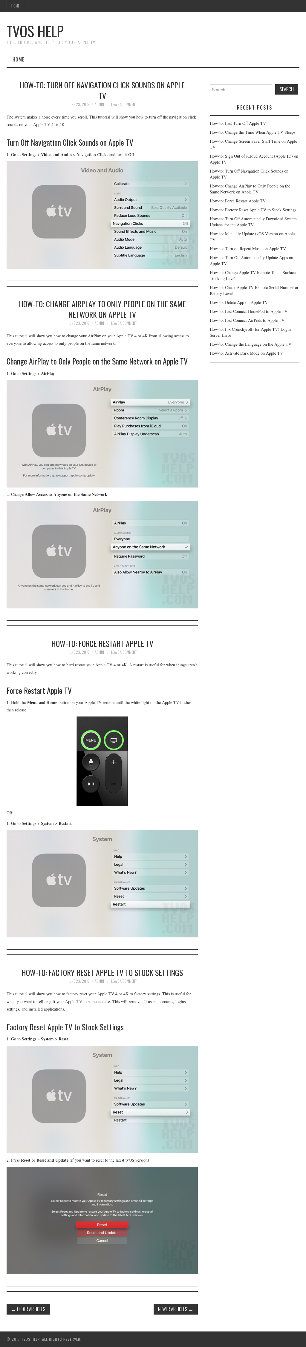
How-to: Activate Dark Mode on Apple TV (246, 353)
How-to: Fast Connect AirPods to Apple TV (247, 320)
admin (99, 104)
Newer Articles (175, 1309)
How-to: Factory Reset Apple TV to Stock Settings (102, 972)
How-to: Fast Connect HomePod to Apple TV (248, 311)
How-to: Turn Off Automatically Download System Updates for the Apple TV (253, 221)
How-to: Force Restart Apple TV (102, 643)
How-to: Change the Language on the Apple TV (250, 344)
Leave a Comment (124, 104)
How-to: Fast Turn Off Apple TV (238, 123)
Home (15, 6)
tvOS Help (35, 30)
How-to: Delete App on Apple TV (239, 302)
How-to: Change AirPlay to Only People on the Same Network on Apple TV (102, 309)
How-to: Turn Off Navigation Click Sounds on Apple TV (102, 90)
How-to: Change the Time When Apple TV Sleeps (252, 132)
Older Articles (28, 1309)
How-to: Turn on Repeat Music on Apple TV (248, 248)
